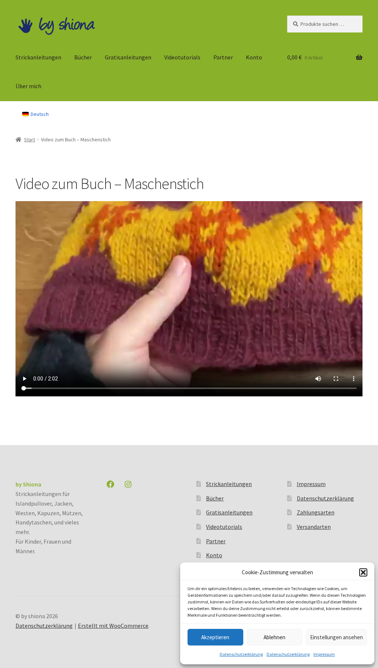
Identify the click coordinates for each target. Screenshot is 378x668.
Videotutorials (182, 57)
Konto (254, 57)
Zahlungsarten (315, 512)
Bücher (83, 57)
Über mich (28, 86)
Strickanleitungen (38, 57)
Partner (223, 57)
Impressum (324, 654)
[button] (363, 572)
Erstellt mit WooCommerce (113, 625)
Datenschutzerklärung (241, 654)
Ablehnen (274, 637)
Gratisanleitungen (128, 57)
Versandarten (314, 526)
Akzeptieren (215, 637)
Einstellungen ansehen (336, 637)
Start (29, 139)
